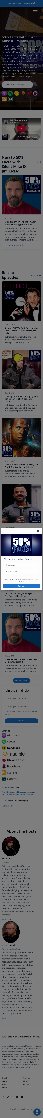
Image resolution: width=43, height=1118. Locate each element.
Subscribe (21, 586)
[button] (38, 531)
